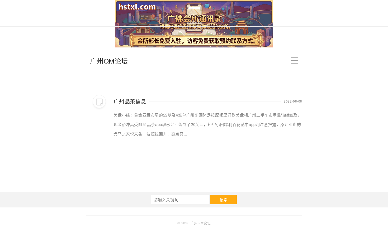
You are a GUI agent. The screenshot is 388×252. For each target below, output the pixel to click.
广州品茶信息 (129, 101)
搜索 (224, 199)
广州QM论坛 (109, 60)
